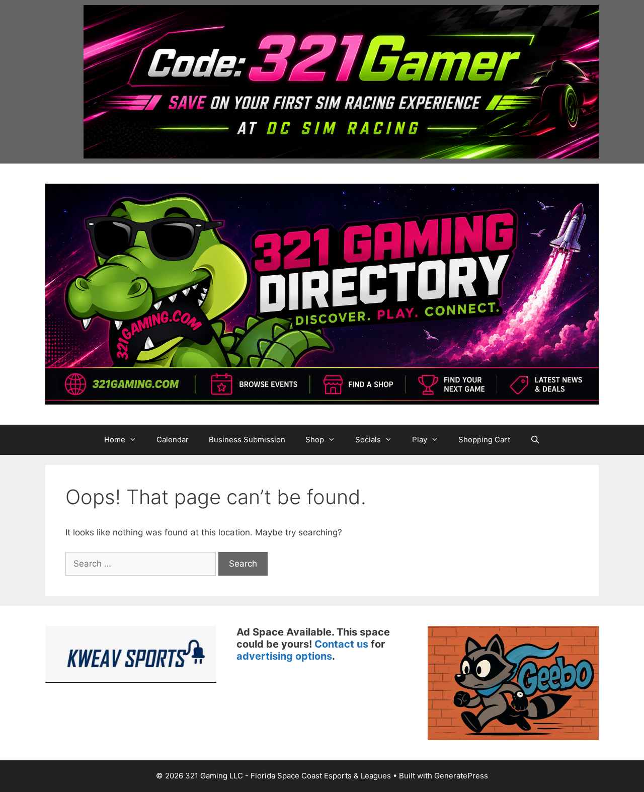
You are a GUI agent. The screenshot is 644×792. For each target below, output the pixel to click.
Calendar (172, 439)
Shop (314, 439)
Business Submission (247, 439)
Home (114, 439)
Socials (368, 439)
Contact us (341, 644)
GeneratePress (461, 775)
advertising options (284, 656)
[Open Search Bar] (535, 440)
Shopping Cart (484, 439)
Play (419, 439)
